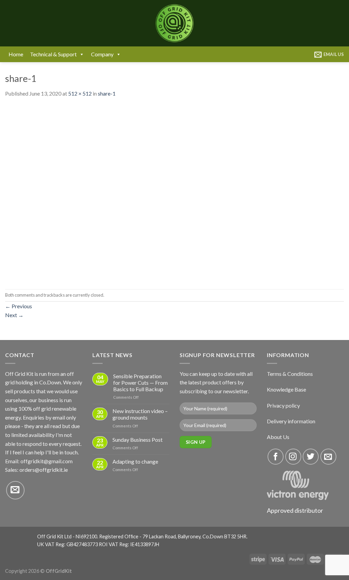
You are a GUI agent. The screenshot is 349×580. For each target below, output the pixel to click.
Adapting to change (135, 461)
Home (16, 54)
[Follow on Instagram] (293, 457)
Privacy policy (283, 405)
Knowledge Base (286, 389)
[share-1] (92, 192)
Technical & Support (53, 54)
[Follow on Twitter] (311, 457)
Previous (18, 306)
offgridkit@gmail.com (46, 461)
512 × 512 (80, 93)
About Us (278, 437)
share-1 (107, 93)
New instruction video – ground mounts (140, 414)
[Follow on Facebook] (276, 457)
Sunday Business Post (137, 439)
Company (102, 54)
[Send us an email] (15, 490)
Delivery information (291, 421)
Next (14, 315)
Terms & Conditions (290, 373)
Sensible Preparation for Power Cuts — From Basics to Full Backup (140, 382)
